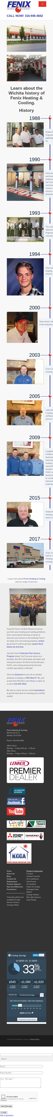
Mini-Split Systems (33, 897)
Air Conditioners (32, 879)
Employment (12, 881)
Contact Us (11, 879)
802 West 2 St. (33, 678)
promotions (40, 690)
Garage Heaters (32, 895)
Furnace (29, 874)
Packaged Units (32, 889)
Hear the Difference (15, 887)
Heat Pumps (31, 881)
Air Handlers (31, 884)
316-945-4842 (34, 15)
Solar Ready (31, 900)
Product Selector (14, 884)
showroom (19, 675)
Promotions (12, 889)
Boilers (29, 892)
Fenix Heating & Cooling (34, 579)
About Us (11, 874)
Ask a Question (6, 1115)
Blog (9, 876)
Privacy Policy (34, 1039)
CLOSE (3, 1113)
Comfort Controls (33, 876)
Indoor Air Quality (33, 887)
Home (9, 871)
